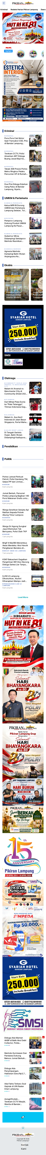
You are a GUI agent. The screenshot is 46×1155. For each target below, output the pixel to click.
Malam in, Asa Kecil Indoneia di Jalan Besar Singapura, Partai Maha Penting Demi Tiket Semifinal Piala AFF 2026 (15, 420)
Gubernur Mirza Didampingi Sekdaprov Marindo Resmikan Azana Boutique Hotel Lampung (15, 238)
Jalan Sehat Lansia (14, 430)
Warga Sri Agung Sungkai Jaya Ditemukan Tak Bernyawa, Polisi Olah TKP (14, 529)
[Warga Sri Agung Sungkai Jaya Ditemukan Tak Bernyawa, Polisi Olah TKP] (37, 531)
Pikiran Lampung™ (23, 1141)
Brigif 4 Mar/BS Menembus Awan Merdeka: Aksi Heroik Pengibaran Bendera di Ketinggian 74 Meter (15, 545)
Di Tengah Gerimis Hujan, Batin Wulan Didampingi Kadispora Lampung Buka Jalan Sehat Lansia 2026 (14, 435)
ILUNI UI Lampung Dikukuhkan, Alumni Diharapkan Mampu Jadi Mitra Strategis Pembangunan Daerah (13, 578)
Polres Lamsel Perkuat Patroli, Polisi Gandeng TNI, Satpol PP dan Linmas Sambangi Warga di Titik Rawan (15, 479)
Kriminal (4, 9)
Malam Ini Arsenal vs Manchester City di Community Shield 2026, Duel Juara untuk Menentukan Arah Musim (16, 391)
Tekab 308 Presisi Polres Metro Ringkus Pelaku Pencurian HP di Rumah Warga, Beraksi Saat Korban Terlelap (15, 171)
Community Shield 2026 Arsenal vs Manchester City (15, 384)
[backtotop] (23, 1128)
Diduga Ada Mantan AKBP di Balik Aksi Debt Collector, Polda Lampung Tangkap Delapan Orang (15, 1040)
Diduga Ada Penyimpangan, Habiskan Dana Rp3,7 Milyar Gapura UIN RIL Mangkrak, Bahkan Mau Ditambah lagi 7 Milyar (15, 1071)
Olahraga (10, 399)
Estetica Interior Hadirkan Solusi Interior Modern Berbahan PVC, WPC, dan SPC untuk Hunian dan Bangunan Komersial (16, 295)
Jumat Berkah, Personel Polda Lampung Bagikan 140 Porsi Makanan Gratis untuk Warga (15, 496)
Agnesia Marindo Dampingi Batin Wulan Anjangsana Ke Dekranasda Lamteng (14, 254)
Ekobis (11, 290)
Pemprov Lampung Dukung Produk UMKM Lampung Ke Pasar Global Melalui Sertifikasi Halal (15, 223)
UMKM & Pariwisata (14, 203)
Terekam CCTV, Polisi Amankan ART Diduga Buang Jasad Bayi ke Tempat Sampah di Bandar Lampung (14, 156)
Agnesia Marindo (13, 249)
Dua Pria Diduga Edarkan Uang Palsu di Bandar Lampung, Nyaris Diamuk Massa (16, 186)
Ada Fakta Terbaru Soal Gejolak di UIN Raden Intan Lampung (15, 1086)
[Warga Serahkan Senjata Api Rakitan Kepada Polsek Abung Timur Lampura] (37, 514)
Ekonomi (9, 218)
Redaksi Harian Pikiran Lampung (24, 9)
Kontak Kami (23, 1145)
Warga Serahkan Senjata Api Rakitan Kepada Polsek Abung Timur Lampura (15, 512)
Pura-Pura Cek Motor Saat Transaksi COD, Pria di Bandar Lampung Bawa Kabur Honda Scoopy (16, 141)
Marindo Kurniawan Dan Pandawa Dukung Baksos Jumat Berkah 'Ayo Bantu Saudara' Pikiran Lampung (15, 1055)
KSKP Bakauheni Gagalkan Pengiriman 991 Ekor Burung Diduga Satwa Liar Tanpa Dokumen (15, 562)
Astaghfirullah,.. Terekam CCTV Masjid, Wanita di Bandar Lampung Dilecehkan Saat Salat (15, 1101)
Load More (23, 597)
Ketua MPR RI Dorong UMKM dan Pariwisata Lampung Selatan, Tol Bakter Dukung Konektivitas (14, 208)
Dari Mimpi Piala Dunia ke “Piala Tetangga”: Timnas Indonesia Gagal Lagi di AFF (15, 404)
